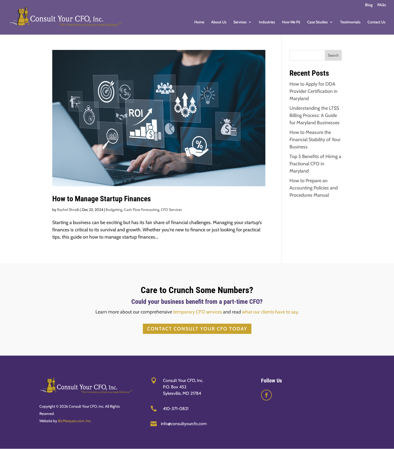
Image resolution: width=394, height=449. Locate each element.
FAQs (381, 5)
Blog (369, 5)
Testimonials (350, 22)
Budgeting (114, 209)
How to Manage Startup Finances (101, 198)
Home (199, 22)
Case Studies (317, 22)
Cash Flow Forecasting (141, 209)
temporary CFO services (197, 312)
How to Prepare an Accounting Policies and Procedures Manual (313, 188)
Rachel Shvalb (68, 209)
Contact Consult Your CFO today (197, 329)
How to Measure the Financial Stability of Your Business (315, 139)
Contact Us (376, 22)
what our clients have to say (270, 312)
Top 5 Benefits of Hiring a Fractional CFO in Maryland (315, 164)
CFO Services (171, 209)
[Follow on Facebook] (266, 395)
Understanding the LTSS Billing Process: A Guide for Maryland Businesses (314, 115)
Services (240, 22)
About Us (218, 22)
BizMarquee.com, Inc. (74, 420)
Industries (267, 22)
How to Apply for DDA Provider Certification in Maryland (313, 91)
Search (333, 55)
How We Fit (291, 22)
